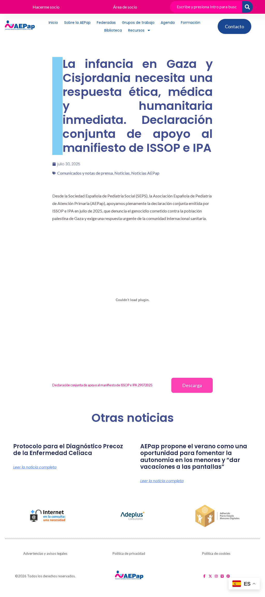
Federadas (106, 22)
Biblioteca (113, 30)
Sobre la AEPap (77, 22)
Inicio (53, 22)
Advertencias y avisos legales (45, 553)
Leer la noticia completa (34, 467)
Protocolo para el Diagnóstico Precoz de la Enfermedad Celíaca (68, 449)
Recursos (136, 30)
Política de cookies (216, 553)
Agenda (168, 22)
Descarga (192, 385)
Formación (190, 22)
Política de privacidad (129, 553)
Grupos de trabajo (138, 22)
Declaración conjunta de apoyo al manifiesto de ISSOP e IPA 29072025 (102, 385)
